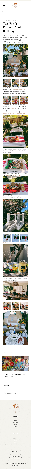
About (15, 420)
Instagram (15, 438)
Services (15, 422)
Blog (15, 426)
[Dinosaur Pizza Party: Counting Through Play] (15, 363)
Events (15, 424)
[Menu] (4, 5)
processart (11, 12)
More (19, 12)
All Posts (4, 12)
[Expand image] (7, 83)
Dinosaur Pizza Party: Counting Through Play (14, 375)
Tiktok (15, 442)
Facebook (15, 440)
